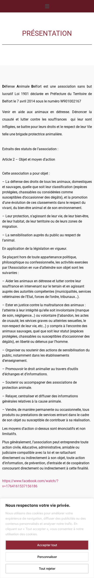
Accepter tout (47, 545)
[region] (47, 538)
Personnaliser (47, 557)
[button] (47, 6)
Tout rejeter (47, 568)
